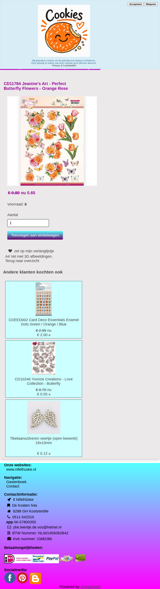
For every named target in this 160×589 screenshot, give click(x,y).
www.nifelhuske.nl (21, 469)
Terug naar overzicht (22, 261)
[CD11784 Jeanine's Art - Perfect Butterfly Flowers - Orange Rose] (52, 141)
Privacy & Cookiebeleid (64, 65)
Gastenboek (16, 482)
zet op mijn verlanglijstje (33, 251)
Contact (12, 486)
